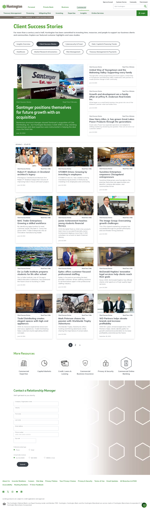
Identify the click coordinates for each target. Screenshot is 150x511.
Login (143, 13)
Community (133, 2)
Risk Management (73, 52)
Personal (31, 7)
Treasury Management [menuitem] (12, 13)
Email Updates (112, 481)
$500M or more (50, 458)
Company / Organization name (23, 401)
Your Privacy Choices (68, 481)
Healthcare (21, 52)
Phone (18, 450)
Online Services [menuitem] (98, 13)
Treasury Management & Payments (103, 52)
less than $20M (20, 458)
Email (32, 450)
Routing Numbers (21, 485)
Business (65, 7)
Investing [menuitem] (59, 13)
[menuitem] (19, 17)
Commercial (81, 7)
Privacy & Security (85, 481)
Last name (18, 420)
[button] (3, 492)
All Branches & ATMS (128, 481)
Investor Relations (19, 481)
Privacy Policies (51, 481)
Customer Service (121, 2)
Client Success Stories (47, 44)
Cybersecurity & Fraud (74, 44)
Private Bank (48, 7)
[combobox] (130, 6)
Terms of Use (99, 481)
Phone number (19, 432)
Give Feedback (37, 485)
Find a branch (144, 2)
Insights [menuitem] (83, 13)
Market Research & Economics (45, 52)
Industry (17, 407)
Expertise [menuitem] (71, 13)
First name (18, 414)
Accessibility (7, 485)
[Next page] (80, 345)
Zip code (17, 438)
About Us (6, 481)
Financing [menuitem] (30, 13)
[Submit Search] (145, 6)
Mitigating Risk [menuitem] (45, 13)
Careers (31, 481)
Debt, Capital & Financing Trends (104, 44)
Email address (19, 426)
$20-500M (34, 458)
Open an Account (108, 2)
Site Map (39, 481)
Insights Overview (23, 44)
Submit (22, 464)
